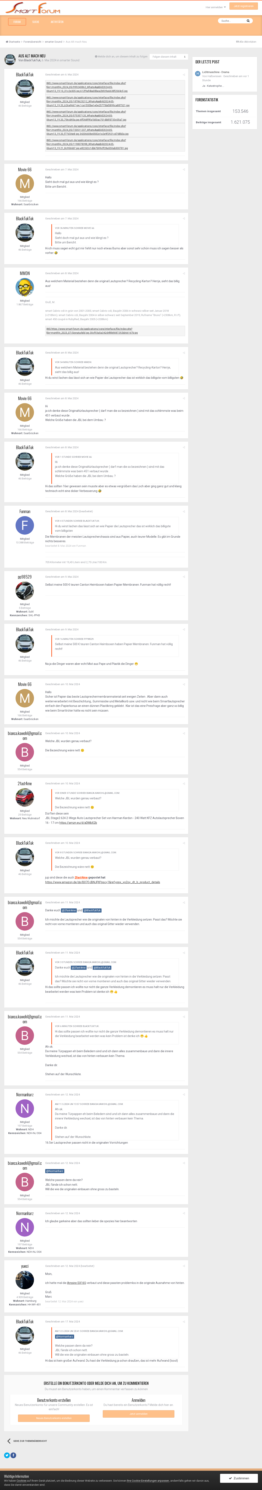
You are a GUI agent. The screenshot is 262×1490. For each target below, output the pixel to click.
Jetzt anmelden (139, 1413)
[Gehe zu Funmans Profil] (25, 525)
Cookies (21, 1480)
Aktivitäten (57, 22)
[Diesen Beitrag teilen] (184, 74)
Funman (24, 511)
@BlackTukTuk (92, 910)
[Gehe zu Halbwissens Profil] (197, 73)
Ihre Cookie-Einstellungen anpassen (148, 1480)
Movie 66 (25, 169)
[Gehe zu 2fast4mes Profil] (25, 797)
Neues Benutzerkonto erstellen (54, 1418)
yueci (25, 1266)
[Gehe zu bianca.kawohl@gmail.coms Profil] (25, 752)
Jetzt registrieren (244, 6)
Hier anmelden (215, 7)
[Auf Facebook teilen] (13, 1455)
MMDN (25, 273)
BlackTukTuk (32, 60)
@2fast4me (69, 910)
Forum (17, 22)
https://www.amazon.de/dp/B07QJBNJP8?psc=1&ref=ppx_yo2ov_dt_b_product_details (102, 882)
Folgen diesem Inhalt (164, 56)
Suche (35, 22)
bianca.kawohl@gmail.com (25, 735)
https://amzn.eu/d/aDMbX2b (78, 822)
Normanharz (25, 1094)
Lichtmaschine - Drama (215, 72)
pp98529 (25, 577)
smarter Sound (69, 60)
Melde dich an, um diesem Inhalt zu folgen (123, 56)
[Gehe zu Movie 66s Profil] (25, 183)
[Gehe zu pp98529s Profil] (25, 591)
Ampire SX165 (76, 1283)
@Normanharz (54, 1171)
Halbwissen (214, 76)
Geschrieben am (61, 74)
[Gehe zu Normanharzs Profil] (25, 1108)
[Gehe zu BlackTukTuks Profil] (10, 59)
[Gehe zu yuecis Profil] (25, 1280)
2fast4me (25, 783)
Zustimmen (240, 1478)
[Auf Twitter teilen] (7, 1455)
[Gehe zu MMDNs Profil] (25, 287)
